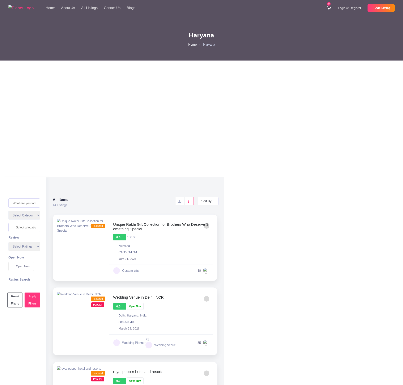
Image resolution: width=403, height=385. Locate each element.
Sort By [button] (206, 201)
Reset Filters (15, 300)
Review (13, 237)
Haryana (124, 245)
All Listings (89, 8)
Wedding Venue (165, 345)
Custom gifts (131, 270)
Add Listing (382, 7)
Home (50, 8)
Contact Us (112, 8)
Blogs (131, 8)
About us (68, 8)
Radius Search (19, 279)
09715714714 (128, 252)
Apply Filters (32, 300)
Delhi (122, 315)
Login (341, 8)
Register (355, 8)
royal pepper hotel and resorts (138, 372)
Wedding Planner (133, 342)
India (143, 315)
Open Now (16, 257)
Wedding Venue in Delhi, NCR (138, 297)
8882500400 (127, 322)
